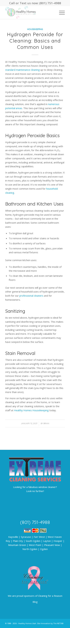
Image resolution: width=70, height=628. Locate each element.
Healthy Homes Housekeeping (31, 410)
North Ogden (29, 549)
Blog (35, 601)
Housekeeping (35, 29)
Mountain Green (17, 545)
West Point (35, 545)
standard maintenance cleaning (22, 69)
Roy (8, 540)
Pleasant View (52, 545)
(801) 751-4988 (50, 3)
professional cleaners (31, 295)
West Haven (55, 536)
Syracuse (26, 536)
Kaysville (13, 536)
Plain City (18, 540)
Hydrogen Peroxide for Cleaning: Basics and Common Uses (35, 40)
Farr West (39, 536)
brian (46, 423)
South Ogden (33, 540)
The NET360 (58, 623)
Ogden (44, 549)
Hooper (58, 540)
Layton (47, 540)
